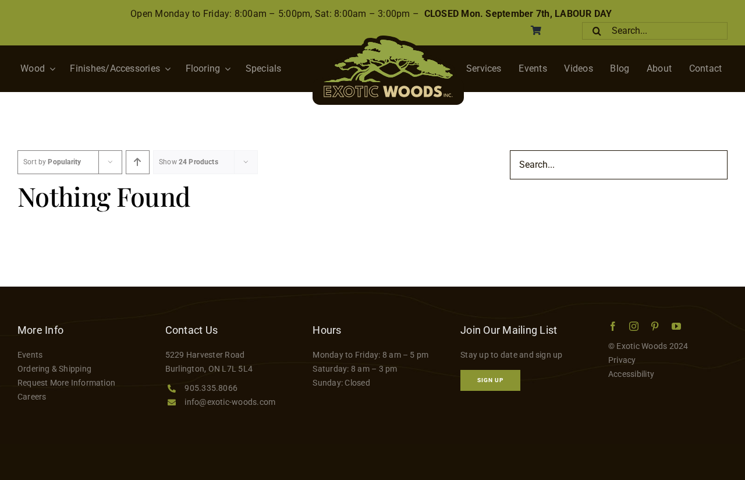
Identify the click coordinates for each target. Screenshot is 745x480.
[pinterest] (654, 326)
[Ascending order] (137, 162)
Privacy (622, 360)
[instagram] (633, 326)
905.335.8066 (211, 388)
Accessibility (631, 374)
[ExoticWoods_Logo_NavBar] (388, 39)
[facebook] (613, 326)
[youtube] (676, 326)
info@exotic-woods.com (230, 402)
